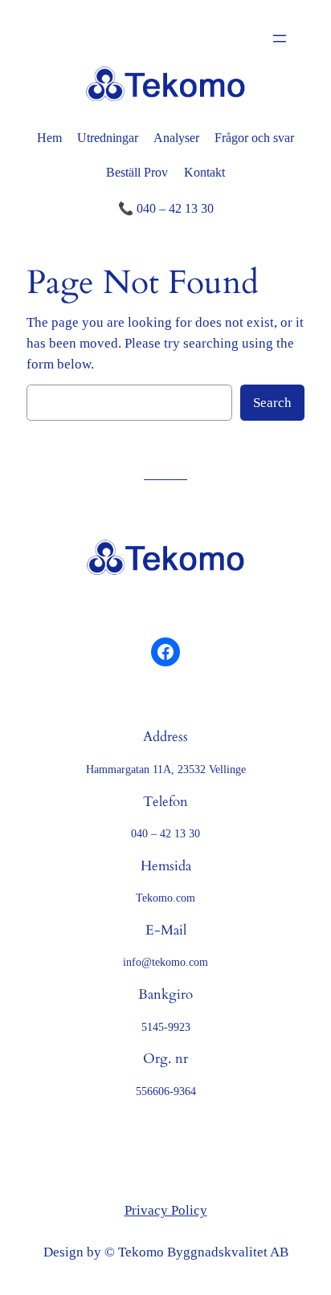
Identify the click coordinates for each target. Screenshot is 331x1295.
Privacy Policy (166, 1210)
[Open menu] (279, 38)
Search (272, 402)
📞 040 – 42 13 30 (166, 208)
